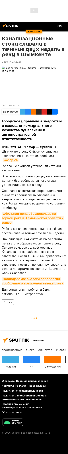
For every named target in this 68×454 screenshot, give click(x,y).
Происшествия (12, 350)
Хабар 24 (11, 160)
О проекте (8, 380)
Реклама (20, 385)
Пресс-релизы (37, 385)
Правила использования (32, 380)
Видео (30, 350)
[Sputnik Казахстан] (11, 27)
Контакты (8, 385)
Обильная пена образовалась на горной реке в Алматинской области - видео (33, 218)
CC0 (4, 105)
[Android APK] (13, 423)
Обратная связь (12, 412)
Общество (45, 350)
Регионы (7, 302)
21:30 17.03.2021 (11, 61)
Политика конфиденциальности (22, 390)
